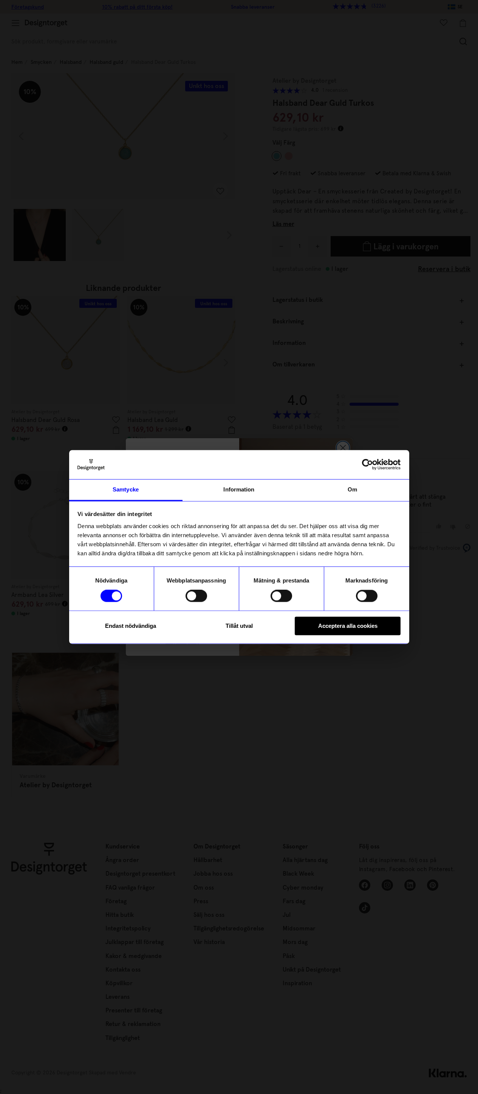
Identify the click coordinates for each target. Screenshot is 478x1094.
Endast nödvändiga (130, 626)
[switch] (196, 596)
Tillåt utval (239, 626)
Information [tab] (238, 489)
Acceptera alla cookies (347, 626)
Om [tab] (352, 489)
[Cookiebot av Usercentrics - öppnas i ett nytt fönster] (367, 464)
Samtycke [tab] (126, 489)
